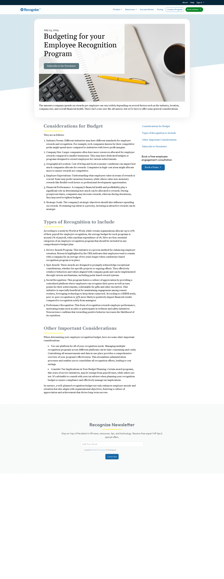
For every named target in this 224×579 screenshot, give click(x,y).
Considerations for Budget (156, 126)
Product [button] (116, 9)
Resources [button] (130, 9)
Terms (93, 450)
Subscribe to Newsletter (154, 146)
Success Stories (147, 9)
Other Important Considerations (159, 139)
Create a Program (175, 9)
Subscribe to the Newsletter (61, 65)
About (185, 2)
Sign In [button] (200, 2)
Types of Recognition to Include (159, 133)
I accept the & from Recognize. (100, 450)
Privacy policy (101, 450)
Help (192, 2)
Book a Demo (193, 9)
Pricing (160, 9)
